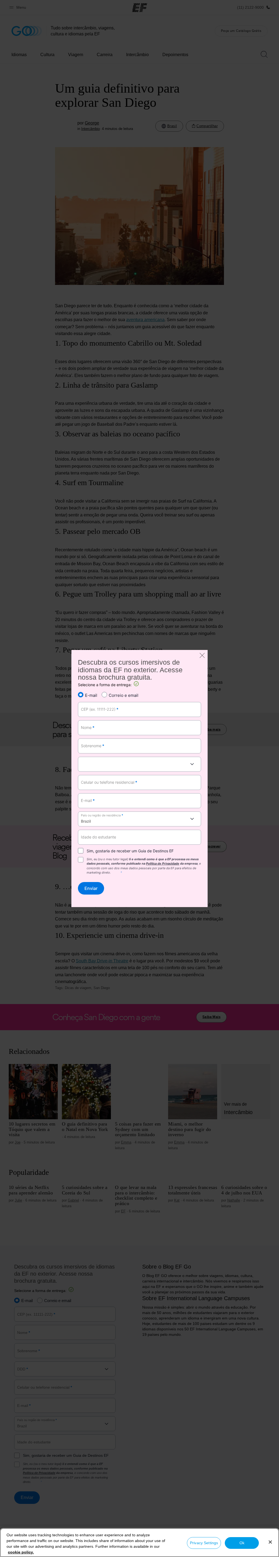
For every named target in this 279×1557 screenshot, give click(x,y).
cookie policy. (21, 1552)
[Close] (270, 1542)
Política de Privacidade (162, 863)
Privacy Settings (204, 1543)
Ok (241, 1543)
